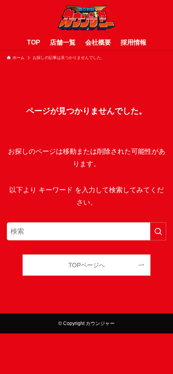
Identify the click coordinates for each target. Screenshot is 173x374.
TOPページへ (86, 265)
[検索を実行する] (158, 231)
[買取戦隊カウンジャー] (87, 17)
